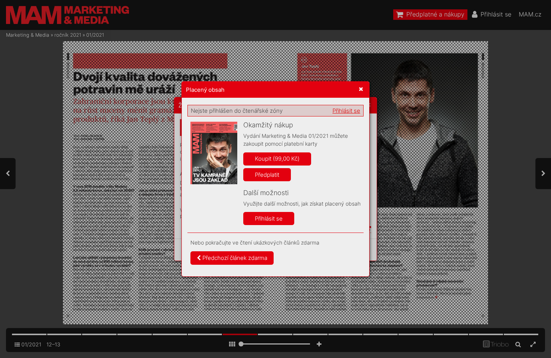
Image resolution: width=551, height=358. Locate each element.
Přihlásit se (346, 110)
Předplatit (267, 174)
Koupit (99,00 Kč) (277, 158)
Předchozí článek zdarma (234, 257)
